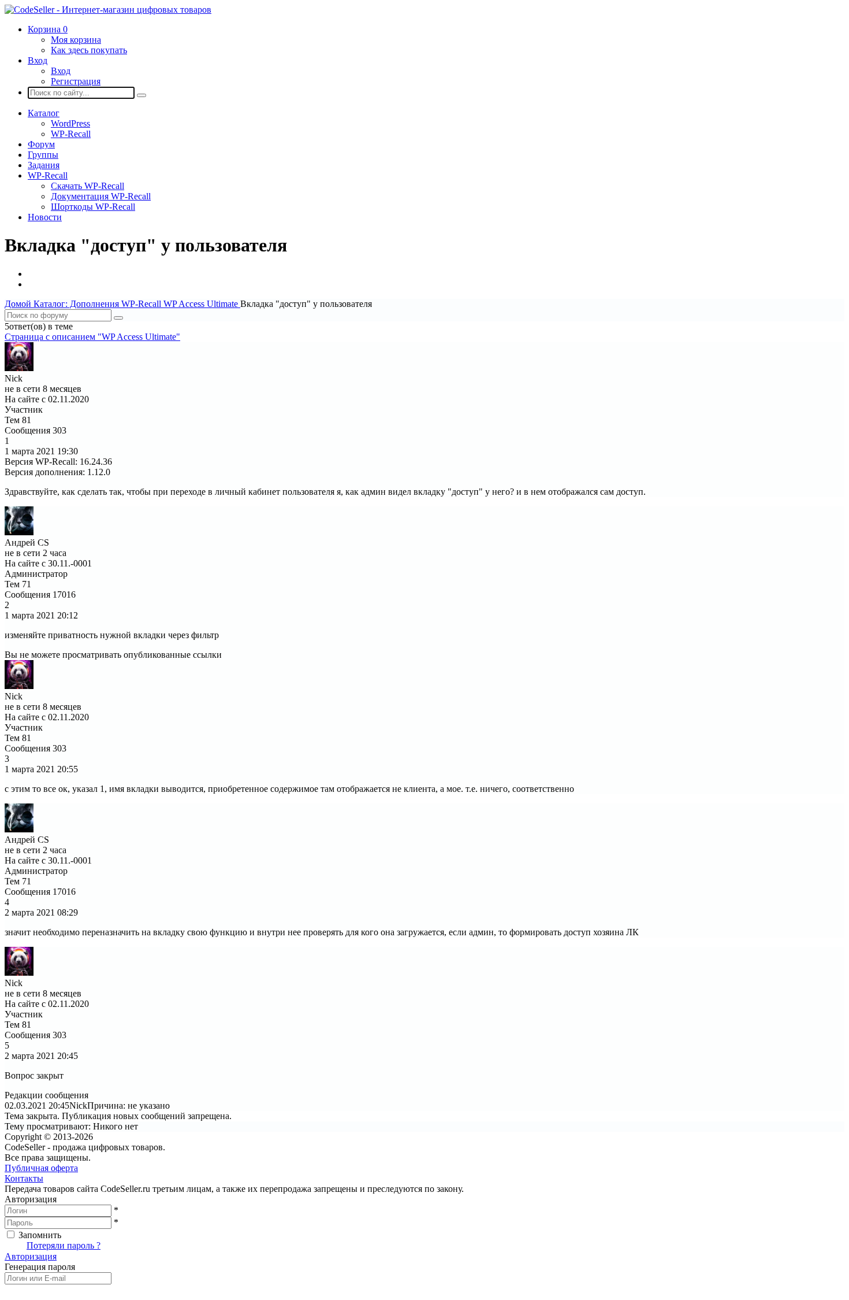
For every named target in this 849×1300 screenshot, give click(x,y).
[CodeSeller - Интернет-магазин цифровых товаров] (108, 9)
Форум (41, 144)
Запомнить (39, 1235)
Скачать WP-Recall (87, 186)
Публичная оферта (41, 1168)
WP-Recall (71, 134)
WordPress (70, 123)
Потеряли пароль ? (63, 1245)
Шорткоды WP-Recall (93, 207)
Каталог (43, 113)
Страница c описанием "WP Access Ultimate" (92, 337)
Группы (43, 155)
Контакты (24, 1178)
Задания (43, 165)
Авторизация (31, 1256)
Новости (45, 217)
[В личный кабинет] (19, 368)
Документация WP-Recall (101, 196)
